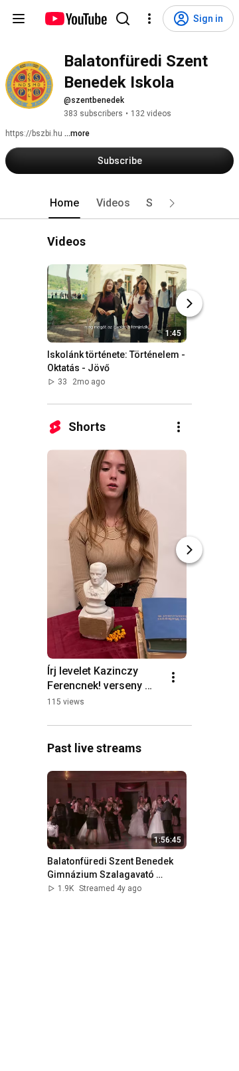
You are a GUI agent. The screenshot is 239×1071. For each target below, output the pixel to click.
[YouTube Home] (75, 18)
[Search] (123, 19)
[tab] (64, 203)
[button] (172, 203)
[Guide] (19, 19)
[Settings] (149, 19)
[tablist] (119, 203)
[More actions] (178, 427)
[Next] (189, 303)
